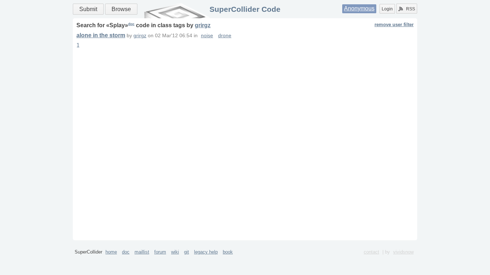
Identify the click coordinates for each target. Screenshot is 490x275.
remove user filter (394, 24)
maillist (142, 252)
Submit (88, 9)
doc (131, 24)
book (228, 252)
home (111, 252)
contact (371, 252)
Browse (121, 9)
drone (224, 35)
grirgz (203, 25)
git (186, 252)
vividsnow (403, 252)
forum (160, 252)
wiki (175, 252)
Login (387, 8)
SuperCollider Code (245, 9)
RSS (410, 8)
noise (207, 35)
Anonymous (359, 8)
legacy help (206, 252)
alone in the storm (100, 35)
